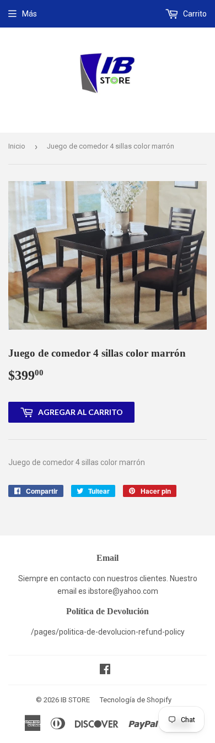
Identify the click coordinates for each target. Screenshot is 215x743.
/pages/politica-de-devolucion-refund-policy (108, 631)
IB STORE (75, 700)
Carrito (194, 13)
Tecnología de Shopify (135, 700)
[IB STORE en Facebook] (105, 670)
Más (29, 13)
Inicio (16, 146)
